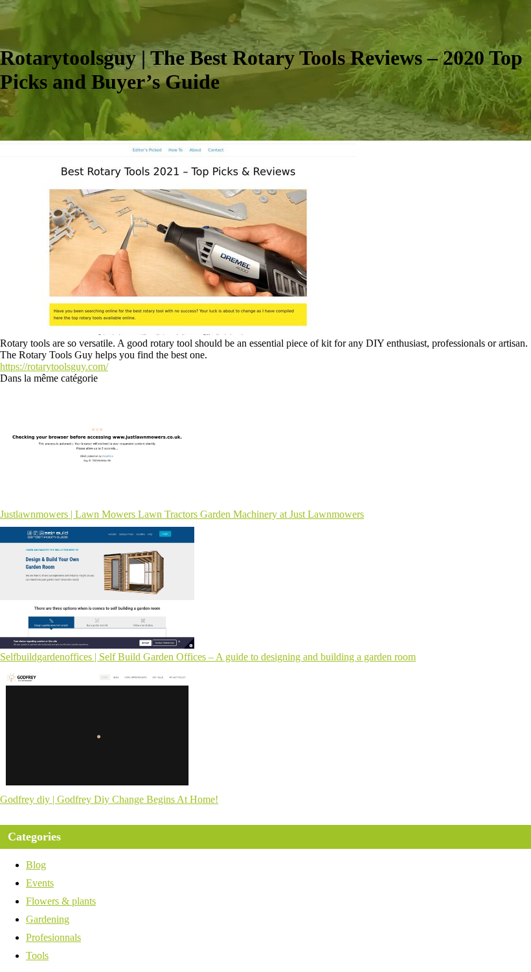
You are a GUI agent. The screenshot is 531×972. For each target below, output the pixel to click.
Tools (37, 955)
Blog (36, 864)
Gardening (47, 919)
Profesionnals (53, 937)
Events (40, 882)
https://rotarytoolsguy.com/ (54, 366)
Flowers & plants (61, 901)
